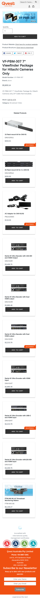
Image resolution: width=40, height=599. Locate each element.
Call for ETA (11, 100)
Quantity (6, 27)
